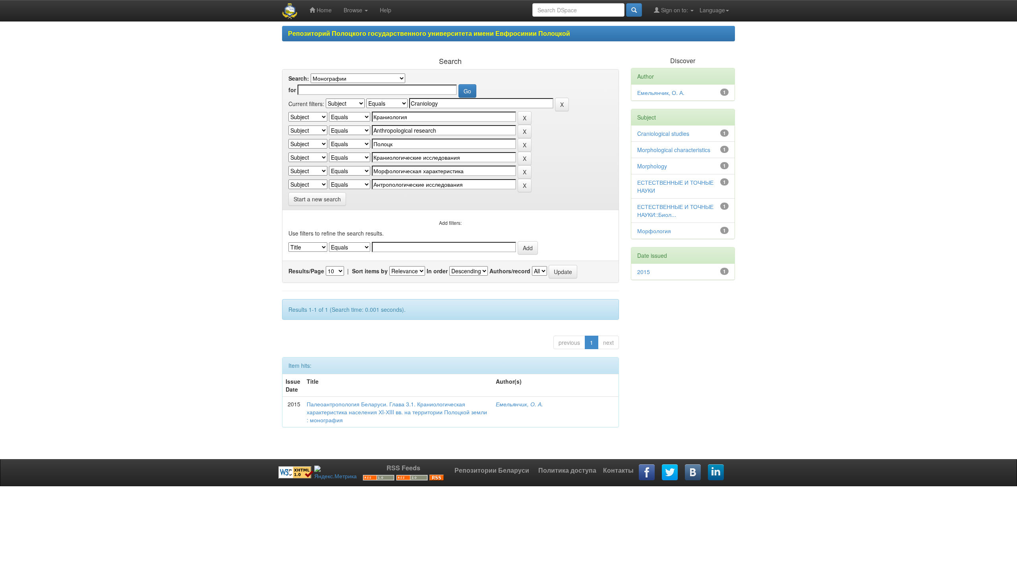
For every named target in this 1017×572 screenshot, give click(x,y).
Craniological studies (663, 133)
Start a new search (317, 199)
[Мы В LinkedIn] (716, 472)
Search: (298, 78)
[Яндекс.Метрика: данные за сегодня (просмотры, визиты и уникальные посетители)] (335, 473)
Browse (354, 10)
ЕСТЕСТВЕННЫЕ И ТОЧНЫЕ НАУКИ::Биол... (675, 210)
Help (385, 10)
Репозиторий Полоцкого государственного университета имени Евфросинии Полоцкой (429, 33)
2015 (643, 272)
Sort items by (370, 271)
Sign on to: (674, 10)
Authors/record (509, 271)
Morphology (652, 166)
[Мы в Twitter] (670, 472)
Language (712, 10)
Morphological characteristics (673, 150)
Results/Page (306, 271)
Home (323, 10)
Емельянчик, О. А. (519, 404)
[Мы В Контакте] (693, 472)
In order (437, 271)
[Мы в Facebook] (647, 472)
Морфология (654, 231)
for (292, 90)
